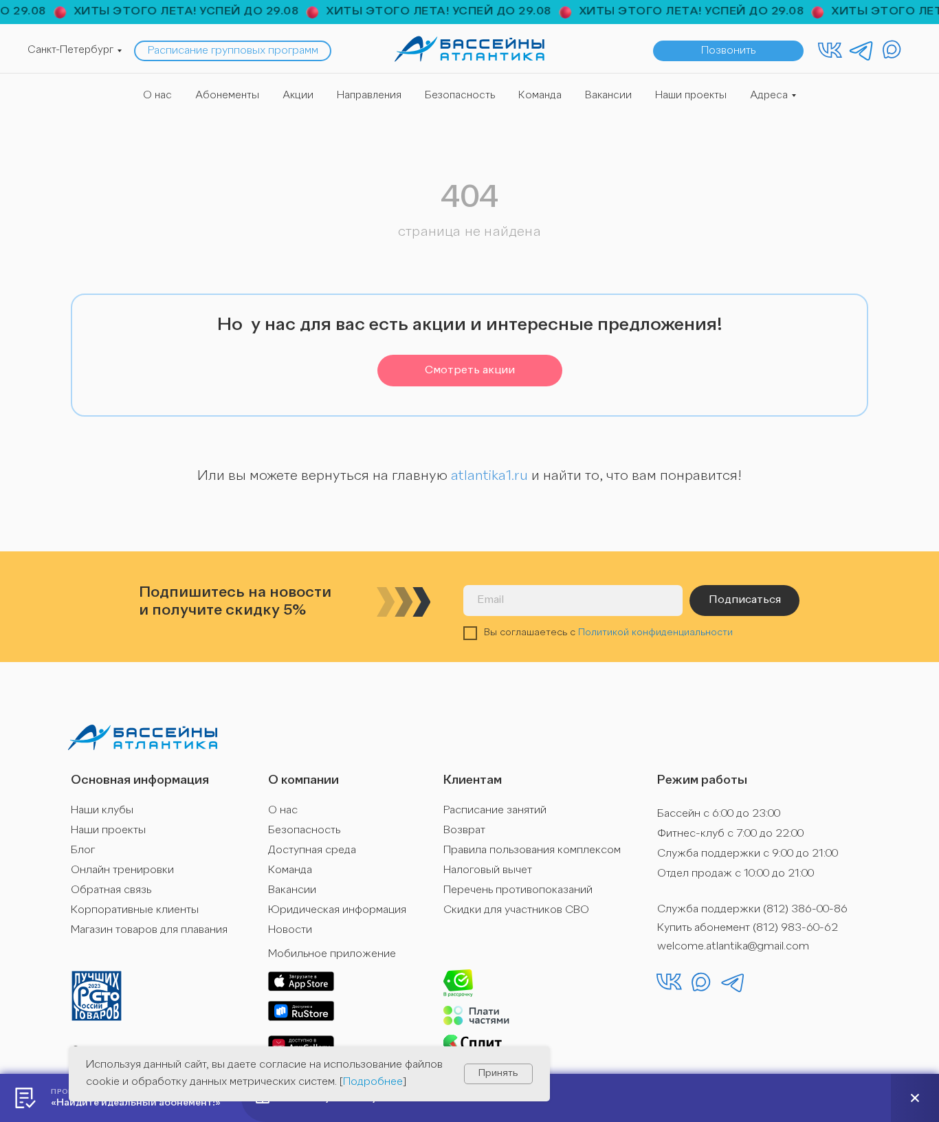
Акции (298, 96)
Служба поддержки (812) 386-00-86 (752, 909)
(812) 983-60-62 (795, 928)
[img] (469, 49)
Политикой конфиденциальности (655, 632)
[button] (728, 51)
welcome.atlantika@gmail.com (733, 946)
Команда (540, 96)
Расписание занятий (494, 810)
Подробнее (373, 1082)
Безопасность (460, 96)
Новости (290, 930)
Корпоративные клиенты (135, 910)
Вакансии (608, 96)
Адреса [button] (769, 96)
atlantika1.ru (489, 476)
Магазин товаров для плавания (149, 930)
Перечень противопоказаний (518, 890)
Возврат (464, 830)
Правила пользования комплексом (532, 850)
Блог (83, 850)
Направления (369, 96)
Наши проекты (691, 96)
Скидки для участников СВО (516, 910)
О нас (157, 96)
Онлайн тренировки (122, 870)
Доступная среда (312, 850)
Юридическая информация (337, 910)
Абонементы (227, 96)
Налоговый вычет (487, 870)
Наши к (89, 810)
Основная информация (140, 780)
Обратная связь (111, 890)
